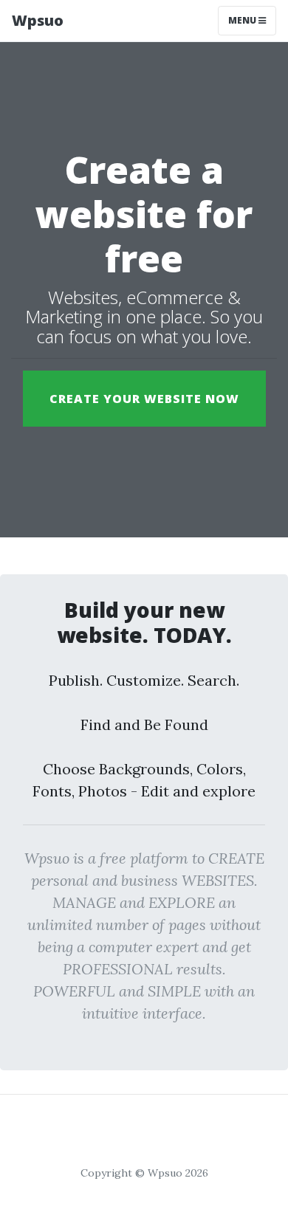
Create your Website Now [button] (144, 398)
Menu (243, 20)
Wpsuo (38, 20)
